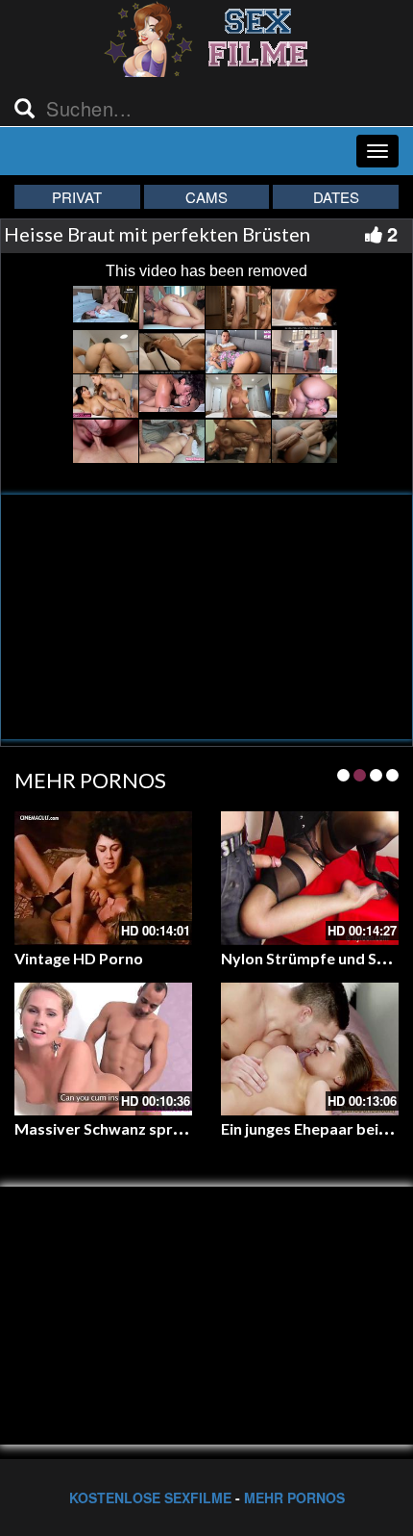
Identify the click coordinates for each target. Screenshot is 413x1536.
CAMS (206, 197)
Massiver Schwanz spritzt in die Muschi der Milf (183, 1128)
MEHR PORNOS (294, 1497)
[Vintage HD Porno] (103, 878)
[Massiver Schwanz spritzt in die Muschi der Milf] (103, 1049)
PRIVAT (77, 197)
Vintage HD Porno (78, 958)
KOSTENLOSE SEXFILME (150, 1497)
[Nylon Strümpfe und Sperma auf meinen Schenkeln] (310, 878)
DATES (336, 197)
